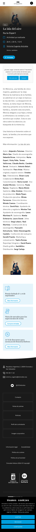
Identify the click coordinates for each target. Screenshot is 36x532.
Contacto (18, 397)
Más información (12, 300)
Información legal (12, 447)
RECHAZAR (18, 522)
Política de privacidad (18, 458)
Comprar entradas (13, 324)
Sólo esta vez (13, 78)
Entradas (9, 57)
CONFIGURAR (18, 527)
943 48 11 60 (10, 373)
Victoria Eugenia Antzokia (17, 46)
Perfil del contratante (18, 424)
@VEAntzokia (20, 385)
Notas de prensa (18, 406)
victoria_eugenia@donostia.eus (16, 377)
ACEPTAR (18, 517)
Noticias (18, 415)
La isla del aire (24, 144)
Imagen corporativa (17, 433)
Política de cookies (18, 452)
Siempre (24, 78)
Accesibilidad (25, 447)
